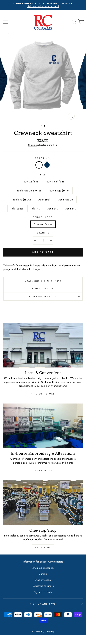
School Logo (43, 217)
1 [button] (42, 126)
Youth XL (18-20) (22, 199)
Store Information (43, 296)
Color (43, 158)
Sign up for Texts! (43, 592)
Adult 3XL (70, 208)
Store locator (43, 288)
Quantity (43, 232)
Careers (43, 574)
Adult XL (35, 208)
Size (43, 174)
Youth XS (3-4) (30, 181)
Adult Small (44, 199)
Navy (47, 165)
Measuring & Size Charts (43, 281)
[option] (43, 5)
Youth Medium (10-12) (29, 190)
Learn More (43, 470)
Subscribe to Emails (43, 586)
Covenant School (43, 224)
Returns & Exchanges (43, 568)
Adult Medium (65, 199)
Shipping (32, 144)
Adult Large (17, 208)
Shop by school (43, 580)
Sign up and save (43, 604)
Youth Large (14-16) (58, 190)
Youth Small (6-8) (54, 181)
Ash (39, 165)
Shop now (43, 547)
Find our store (43, 393)
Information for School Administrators (43, 562)
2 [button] (45, 126)
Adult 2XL (52, 208)
